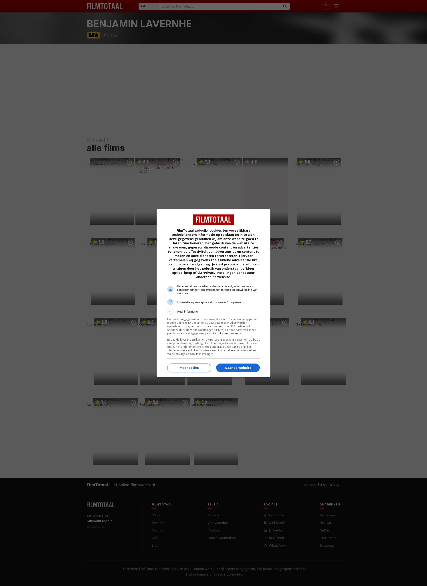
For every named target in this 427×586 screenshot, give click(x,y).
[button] (213, 312)
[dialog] (213, 293)
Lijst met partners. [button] (230, 333)
